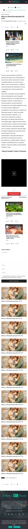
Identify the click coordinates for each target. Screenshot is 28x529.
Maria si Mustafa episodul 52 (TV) (12, 456)
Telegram (19, 7)
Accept (10, 527)
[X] (23, 514)
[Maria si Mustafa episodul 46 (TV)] (14, 345)
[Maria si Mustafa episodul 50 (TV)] (14, 414)
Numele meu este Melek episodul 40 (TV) (6, 198)
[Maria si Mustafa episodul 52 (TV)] (14, 448)
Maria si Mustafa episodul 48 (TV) (12, 387)
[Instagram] (8, 514)
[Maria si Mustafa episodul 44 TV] (14, 310)
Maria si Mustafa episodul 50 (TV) (12, 422)
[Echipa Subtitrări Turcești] (2, 21)
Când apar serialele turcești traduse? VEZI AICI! (15, 10)
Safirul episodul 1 (23, 197)
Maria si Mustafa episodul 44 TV (11, 318)
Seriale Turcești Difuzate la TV (11, 477)
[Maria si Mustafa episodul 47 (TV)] (14, 362)
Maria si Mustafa (8, 12)
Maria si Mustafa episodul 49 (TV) (12, 404)
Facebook (12, 7)
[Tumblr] (19, 514)
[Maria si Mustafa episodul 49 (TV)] (14, 396)
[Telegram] (15, 7)
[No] (26, 524)
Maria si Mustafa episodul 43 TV (11, 301)
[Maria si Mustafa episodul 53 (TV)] (14, 465)
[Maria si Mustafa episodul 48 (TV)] (14, 379)
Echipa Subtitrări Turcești (11, 21)
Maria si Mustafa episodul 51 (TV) (12, 439)
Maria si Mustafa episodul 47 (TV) (12, 370)
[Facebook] (8, 7)
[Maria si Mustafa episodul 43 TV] (14, 293)
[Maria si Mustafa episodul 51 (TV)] (14, 431)
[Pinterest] (15, 514)
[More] (17, 27)
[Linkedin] (12, 514)
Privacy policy (17, 527)
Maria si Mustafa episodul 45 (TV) (12, 336)
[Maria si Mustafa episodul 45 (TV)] (14, 327)
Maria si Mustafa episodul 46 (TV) (12, 353)
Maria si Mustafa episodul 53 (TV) (12, 473)
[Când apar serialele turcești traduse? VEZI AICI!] (4, 10)
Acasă (2, 12)
